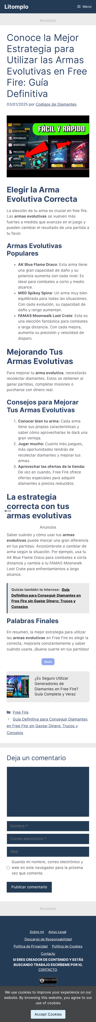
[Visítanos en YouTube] (46, 925)
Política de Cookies (67, 946)
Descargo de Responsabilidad (48, 939)
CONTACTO (47, 969)
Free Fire (21, 712)
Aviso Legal (57, 932)
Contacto (48, 953)
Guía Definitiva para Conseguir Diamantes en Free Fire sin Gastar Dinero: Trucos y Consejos (47, 726)
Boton (48, 661)
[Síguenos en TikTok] (48, 925)
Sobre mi (37, 932)
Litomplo (16, 6)
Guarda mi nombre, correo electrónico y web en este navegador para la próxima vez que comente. (47, 867)
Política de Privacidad (31, 946)
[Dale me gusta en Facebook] (50, 925)
